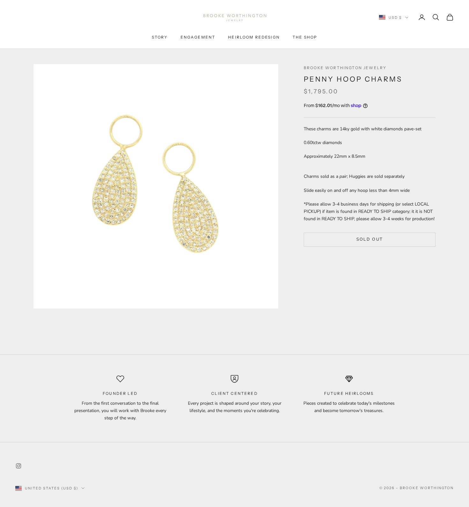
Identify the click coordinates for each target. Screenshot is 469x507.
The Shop (305, 37)
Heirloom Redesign (254, 37)
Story (160, 37)
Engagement (198, 37)
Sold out (369, 240)
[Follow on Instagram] (18, 466)
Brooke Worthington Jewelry (345, 67)
